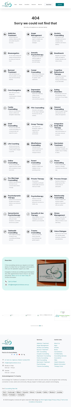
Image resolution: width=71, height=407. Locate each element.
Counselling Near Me (11, 388)
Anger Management (43, 345)
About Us (57, 343)
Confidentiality (58, 354)
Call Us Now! (12, 281)
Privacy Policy (56, 400)
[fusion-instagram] (16, 354)
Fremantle (25, 392)
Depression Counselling (44, 356)
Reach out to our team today (20, 275)
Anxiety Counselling (42, 347)
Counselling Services (60, 356)
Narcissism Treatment (43, 362)
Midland (19, 392)
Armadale (39, 392)
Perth (4, 392)
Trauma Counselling (43, 366)
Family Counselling (42, 358)
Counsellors (57, 358)
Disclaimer (39, 402)
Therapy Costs (58, 366)
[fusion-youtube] (19, 354)
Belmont (32, 392)
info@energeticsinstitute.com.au (18, 284)
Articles (56, 347)
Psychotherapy (41, 364)
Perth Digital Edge (46, 400)
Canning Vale (21, 394)
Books (56, 349)
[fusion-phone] (24, 354)
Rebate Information (59, 364)
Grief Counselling (42, 360)
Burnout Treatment (42, 349)
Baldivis (45, 392)
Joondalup (59, 392)
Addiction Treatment (43, 343)
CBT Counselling (42, 351)
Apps (55, 345)
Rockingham (12, 394)
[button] (31, 325)
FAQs (55, 360)
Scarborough (11, 392)
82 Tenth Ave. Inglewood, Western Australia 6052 (17, 360)
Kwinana (5, 394)
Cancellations (58, 351)
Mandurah (52, 392)
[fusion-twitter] (14, 354)
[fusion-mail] (21, 354)
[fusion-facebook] (11, 354)
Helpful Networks (59, 362)
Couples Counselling (43, 354)
